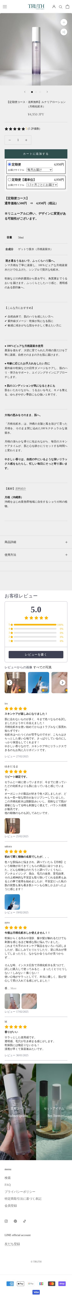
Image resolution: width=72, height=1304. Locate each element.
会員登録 (11, 1205)
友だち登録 (12, 1243)
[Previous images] (9, 683)
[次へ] (47, 92)
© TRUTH (36, 1261)
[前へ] (24, 92)
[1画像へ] (32, 92)
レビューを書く (36, 654)
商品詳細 (10, 542)
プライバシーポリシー (20, 1191)
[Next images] (62, 683)
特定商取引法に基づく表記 (23, 1198)
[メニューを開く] (5, 6)
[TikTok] (24, 1220)
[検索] (60, 6)
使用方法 (10, 554)
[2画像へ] (36, 92)
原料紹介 (20, 488)
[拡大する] (63, 22)
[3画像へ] (40, 92)
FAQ (8, 1184)
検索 (8, 1177)
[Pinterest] (15, 1220)
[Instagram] (6, 1220)
